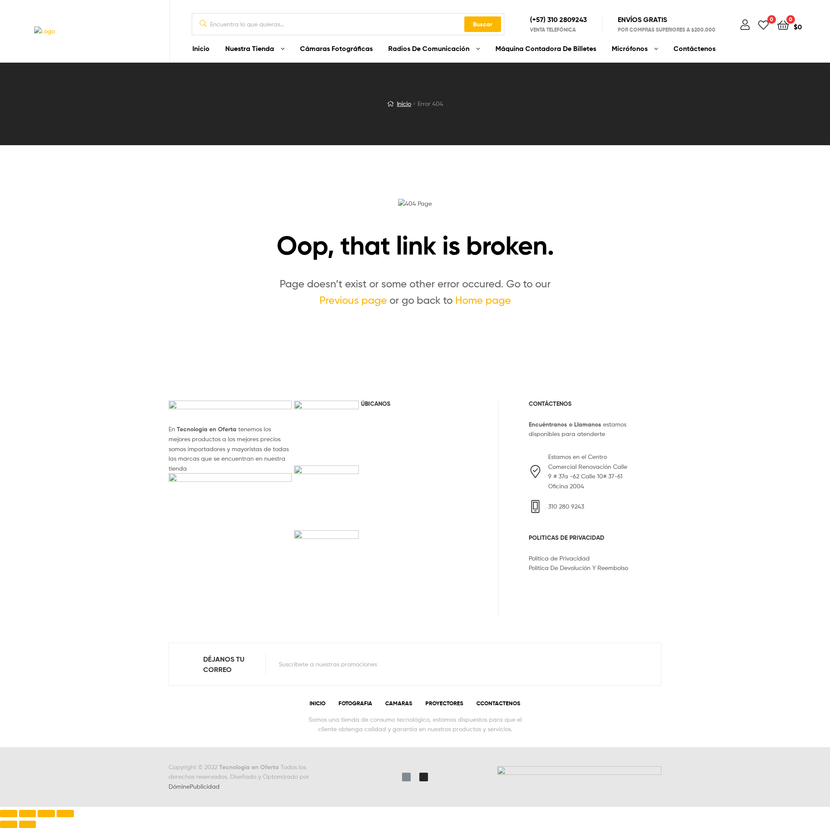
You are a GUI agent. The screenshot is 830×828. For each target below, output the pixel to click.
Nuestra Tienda (249, 48)
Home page (483, 300)
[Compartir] (27, 813)
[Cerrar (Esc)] (8, 813)
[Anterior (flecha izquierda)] (8, 824)
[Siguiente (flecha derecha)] (27, 824)
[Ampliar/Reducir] (65, 813)
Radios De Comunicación (428, 48)
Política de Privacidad (559, 558)
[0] (763, 24)
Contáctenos (694, 48)
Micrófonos (630, 48)
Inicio (201, 48)
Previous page (353, 300)
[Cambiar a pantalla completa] (46, 813)
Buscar (482, 24)
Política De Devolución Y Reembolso (578, 567)
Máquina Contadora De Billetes (545, 48)
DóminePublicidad (194, 786)
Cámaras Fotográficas (336, 48)
